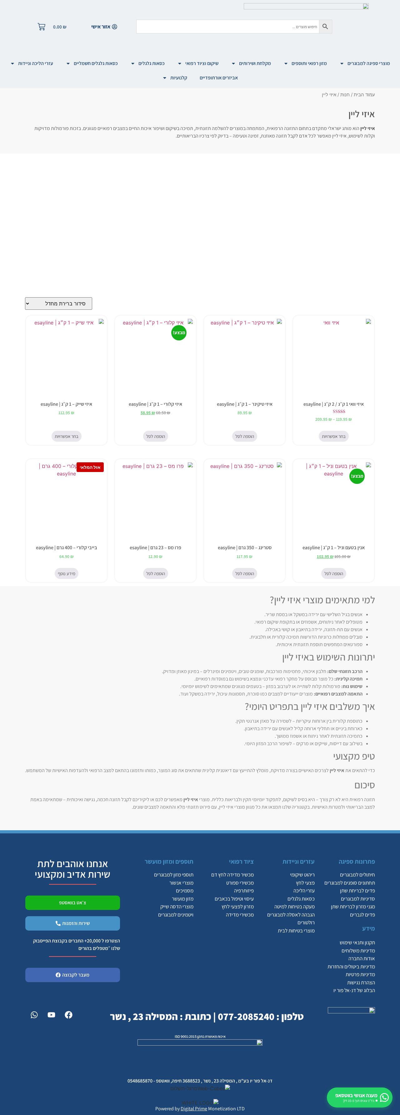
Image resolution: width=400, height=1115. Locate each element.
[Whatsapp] (34, 1015)
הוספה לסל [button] (244, 436)
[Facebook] (68, 1015)
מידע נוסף (66, 573)
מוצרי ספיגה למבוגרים (369, 63)
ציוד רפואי (241, 861)
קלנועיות (178, 77)
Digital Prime (194, 1108)
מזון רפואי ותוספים (309, 63)
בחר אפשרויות (334, 436)
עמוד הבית (364, 95)
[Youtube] (51, 1015)
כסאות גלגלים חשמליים (96, 63)
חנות (345, 95)
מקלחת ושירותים (255, 63)
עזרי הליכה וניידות (35, 63)
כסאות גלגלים (151, 63)
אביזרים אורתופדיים (219, 77)
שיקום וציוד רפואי (201, 63)
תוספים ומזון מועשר (169, 861)
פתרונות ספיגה (357, 861)
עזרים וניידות (298, 861)
